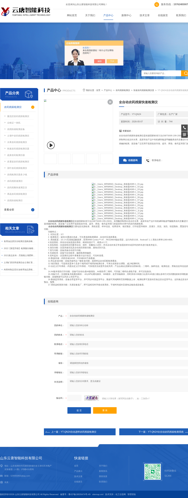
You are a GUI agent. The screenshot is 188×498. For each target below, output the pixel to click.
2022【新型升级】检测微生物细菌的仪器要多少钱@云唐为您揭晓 (20, 248)
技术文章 (145, 15)
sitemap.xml (97, 494)
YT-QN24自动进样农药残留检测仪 (78, 432)
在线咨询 (133, 160)
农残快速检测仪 (15, 200)
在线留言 (163, 15)
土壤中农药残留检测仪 (18, 135)
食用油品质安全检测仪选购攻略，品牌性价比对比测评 (20, 241)
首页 (98, 90)
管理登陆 (131, 494)
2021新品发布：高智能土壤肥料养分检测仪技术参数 (20, 255)
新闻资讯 (103, 471)
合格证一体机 (13, 122)
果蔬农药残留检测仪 (17, 194)
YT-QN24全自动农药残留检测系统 (166, 432)
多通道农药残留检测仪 (18, 161)
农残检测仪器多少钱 (17, 174)
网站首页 (72, 15)
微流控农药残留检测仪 (18, 116)
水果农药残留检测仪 (17, 142)
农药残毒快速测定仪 (17, 187)
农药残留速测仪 (15, 181)
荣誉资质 (103, 476)
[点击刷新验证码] (91, 398)
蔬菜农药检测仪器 (16, 155)
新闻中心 (126, 15)
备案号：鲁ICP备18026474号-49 (75, 494)
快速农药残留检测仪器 (18, 148)
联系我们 (103, 481)
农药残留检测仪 (13, 107)
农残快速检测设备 (16, 129)
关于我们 (90, 15)
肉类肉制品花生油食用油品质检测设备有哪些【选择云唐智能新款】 (20, 269)
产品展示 (78, 471)
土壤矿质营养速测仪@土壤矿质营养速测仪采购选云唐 (20, 262)
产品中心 (108, 15)
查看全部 (9, 209)
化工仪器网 (120, 494)
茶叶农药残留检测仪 (17, 168)
